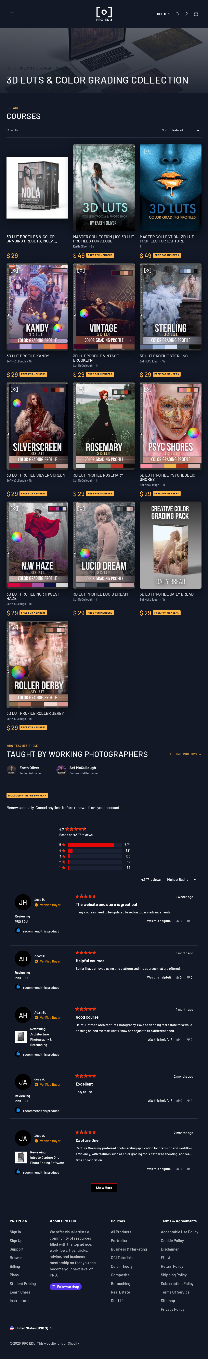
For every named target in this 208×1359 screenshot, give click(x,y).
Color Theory (122, 1266)
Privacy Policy (172, 1309)
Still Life (118, 1300)
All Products (121, 1231)
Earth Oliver (29, 767)
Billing (15, 1266)
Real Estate (120, 1292)
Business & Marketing (129, 1249)
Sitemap (168, 1300)
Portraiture (120, 1240)
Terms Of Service (175, 1292)
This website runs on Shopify (58, 1343)
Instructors (19, 1300)
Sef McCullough (82, 767)
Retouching (120, 1283)
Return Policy (172, 1266)
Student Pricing (23, 1283)
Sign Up (16, 1240)
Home (10, 68)
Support (17, 1249)
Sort (164, 130)
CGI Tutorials (121, 1257)
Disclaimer (170, 1249)
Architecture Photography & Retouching (41, 1039)
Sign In (15, 1231)
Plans (14, 1274)
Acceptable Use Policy (179, 1231)
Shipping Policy (174, 1274)
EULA (165, 1257)
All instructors (186, 754)
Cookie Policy (172, 1240)
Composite (120, 1274)
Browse (16, 1257)
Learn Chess (20, 1292)
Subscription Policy (177, 1283)
